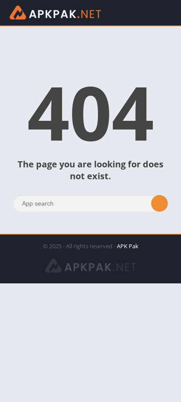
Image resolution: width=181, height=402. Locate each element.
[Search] (159, 203)
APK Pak (127, 246)
